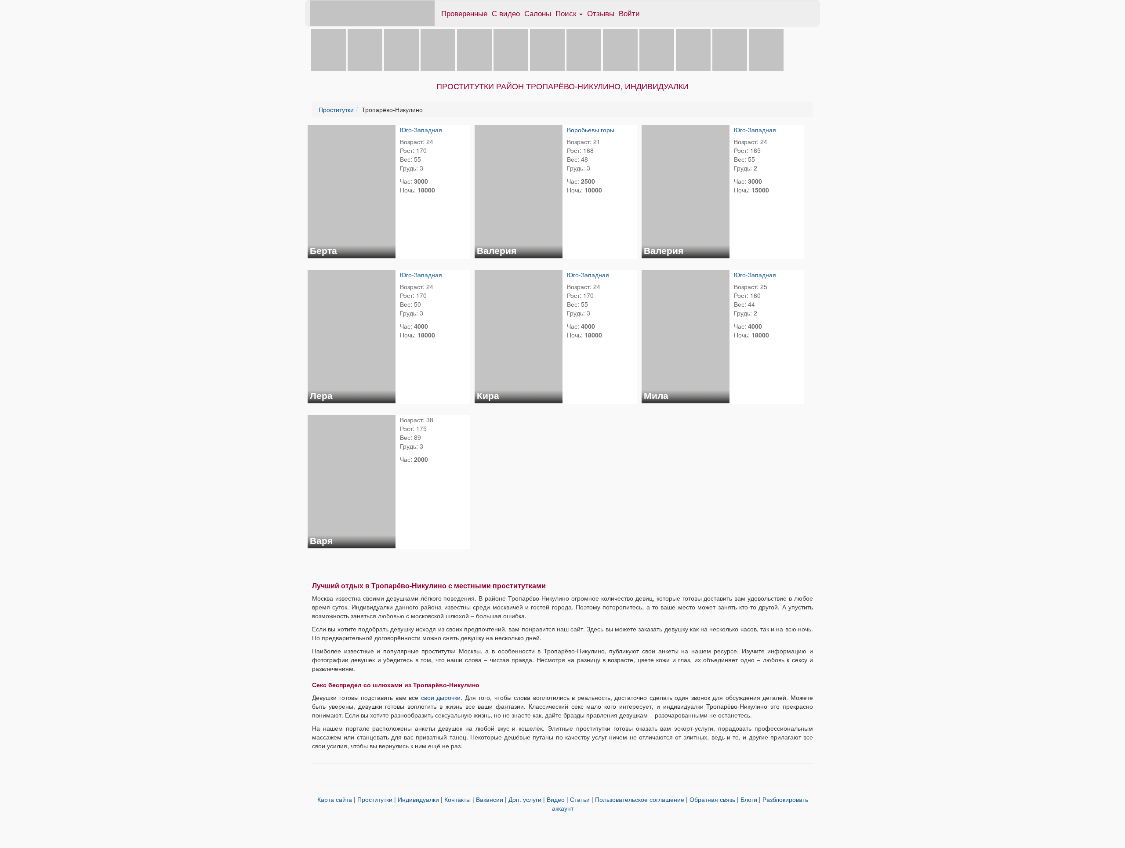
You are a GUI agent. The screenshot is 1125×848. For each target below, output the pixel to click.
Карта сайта (334, 799)
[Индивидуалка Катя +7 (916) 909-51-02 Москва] (583, 49)
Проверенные (464, 12)
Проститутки (336, 109)
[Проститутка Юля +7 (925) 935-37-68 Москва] (766, 49)
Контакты (457, 799)
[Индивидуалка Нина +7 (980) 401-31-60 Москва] (438, 49)
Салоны (537, 12)
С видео (506, 12)
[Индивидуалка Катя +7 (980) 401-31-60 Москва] (656, 49)
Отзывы (600, 12)
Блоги (748, 799)
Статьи (580, 799)
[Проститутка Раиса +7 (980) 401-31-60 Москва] (693, 49)
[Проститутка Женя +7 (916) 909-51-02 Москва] (328, 49)
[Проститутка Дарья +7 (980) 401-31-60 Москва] (620, 49)
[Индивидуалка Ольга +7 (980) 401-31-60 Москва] (511, 49)
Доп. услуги (525, 799)
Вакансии (489, 799)
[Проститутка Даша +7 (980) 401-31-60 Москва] (401, 49)
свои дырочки (441, 697)
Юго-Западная (421, 129)
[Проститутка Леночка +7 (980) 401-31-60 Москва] (474, 49)
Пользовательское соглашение (639, 799)
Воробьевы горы (590, 129)
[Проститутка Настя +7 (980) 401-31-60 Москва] (547, 49)
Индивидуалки (418, 799)
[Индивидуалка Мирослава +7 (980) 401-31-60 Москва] (729, 49)
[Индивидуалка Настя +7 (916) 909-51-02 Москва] (365, 49)
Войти (629, 12)
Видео (556, 799)
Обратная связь (712, 799)
